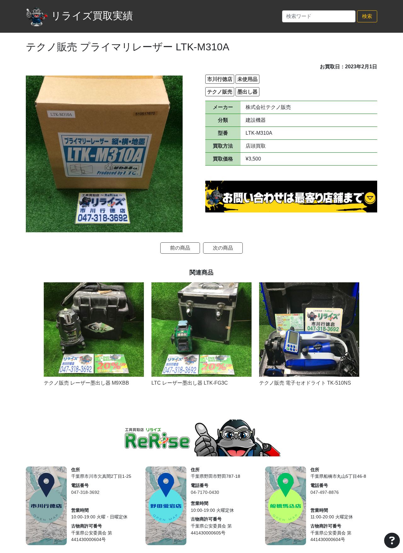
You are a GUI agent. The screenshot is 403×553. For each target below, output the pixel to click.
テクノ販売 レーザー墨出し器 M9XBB (86, 383)
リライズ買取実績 (92, 15)
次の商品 (223, 248)
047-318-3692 (85, 492)
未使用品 (247, 79)
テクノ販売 (219, 91)
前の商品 (180, 248)
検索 (367, 16)
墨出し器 (247, 91)
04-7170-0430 (205, 492)
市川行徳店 (219, 79)
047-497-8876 (324, 492)
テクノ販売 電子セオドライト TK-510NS (305, 383)
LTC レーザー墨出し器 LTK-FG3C (189, 383)
